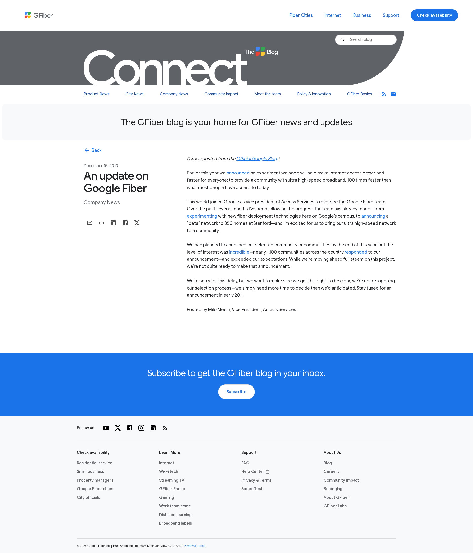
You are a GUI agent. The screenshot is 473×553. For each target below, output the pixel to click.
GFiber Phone (172, 488)
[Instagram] (141, 428)
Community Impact (221, 94)
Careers (331, 471)
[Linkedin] (153, 428)
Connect (166, 69)
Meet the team (267, 94)
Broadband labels (175, 523)
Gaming (166, 497)
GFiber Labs (335, 506)
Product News (96, 94)
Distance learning (175, 514)
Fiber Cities (301, 15)
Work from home (175, 506)
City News (135, 94)
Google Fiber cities (95, 488)
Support (391, 15)
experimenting (202, 216)
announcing (373, 216)
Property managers (95, 480)
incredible (239, 252)
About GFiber (336, 497)
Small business (90, 471)
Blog (328, 463)
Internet (333, 15)
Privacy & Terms (256, 480)
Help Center (255, 471)
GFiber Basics (359, 94)
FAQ (245, 463)
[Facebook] (129, 428)
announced (238, 173)
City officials (88, 497)
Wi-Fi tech (168, 471)
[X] (118, 428)
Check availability (434, 15)
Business (362, 15)
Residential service (94, 463)
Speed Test (251, 488)
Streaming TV (171, 480)
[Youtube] (106, 428)
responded (356, 252)
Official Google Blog (256, 158)
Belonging (333, 488)
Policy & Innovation (314, 94)
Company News (174, 94)
